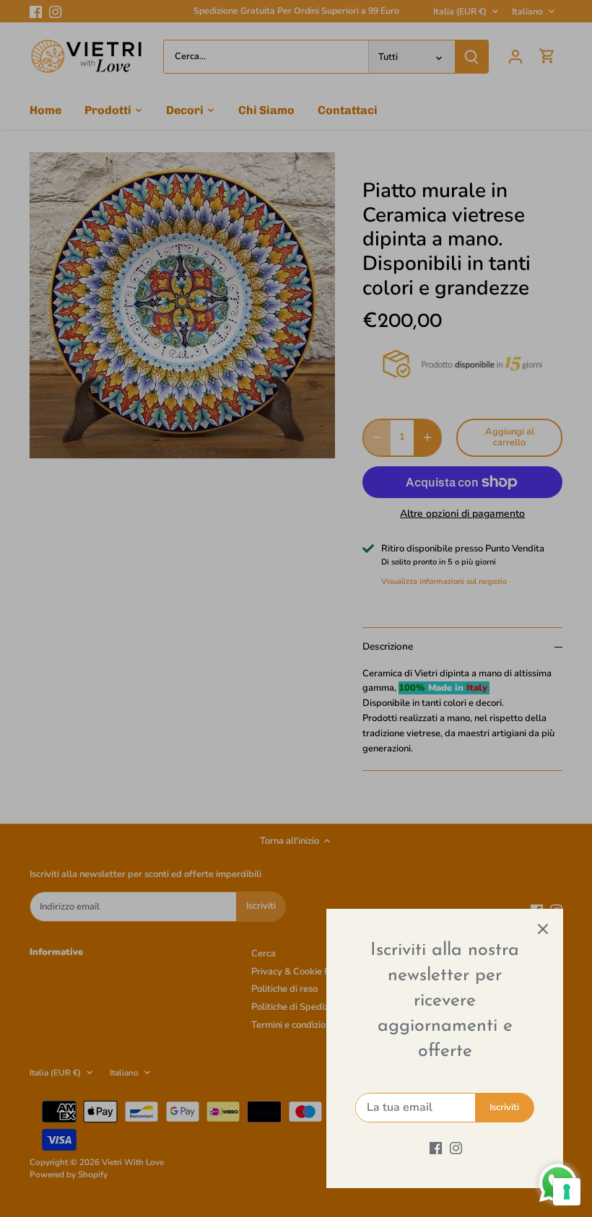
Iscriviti (504, 1107)
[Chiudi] (543, 929)
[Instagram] (456, 1147)
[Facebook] (436, 1147)
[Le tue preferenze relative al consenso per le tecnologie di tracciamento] (566, 1191)
